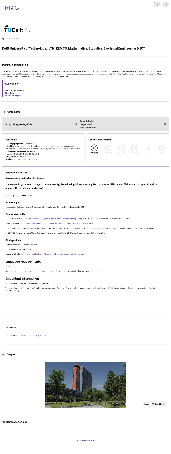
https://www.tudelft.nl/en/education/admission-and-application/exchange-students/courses (57, 223)
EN (157, 4)
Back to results (12, 39)
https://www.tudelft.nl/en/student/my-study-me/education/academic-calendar (52, 254)
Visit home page (12, 95)
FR (166, 4)
